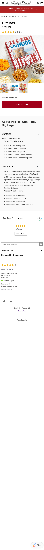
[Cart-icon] (41, 3)
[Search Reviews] (41, 244)
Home (3, 16)
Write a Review (21, 234)
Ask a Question (22, 320)
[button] (22, 9)
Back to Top (22, 311)
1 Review (18, 32)
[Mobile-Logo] (21, 3)
